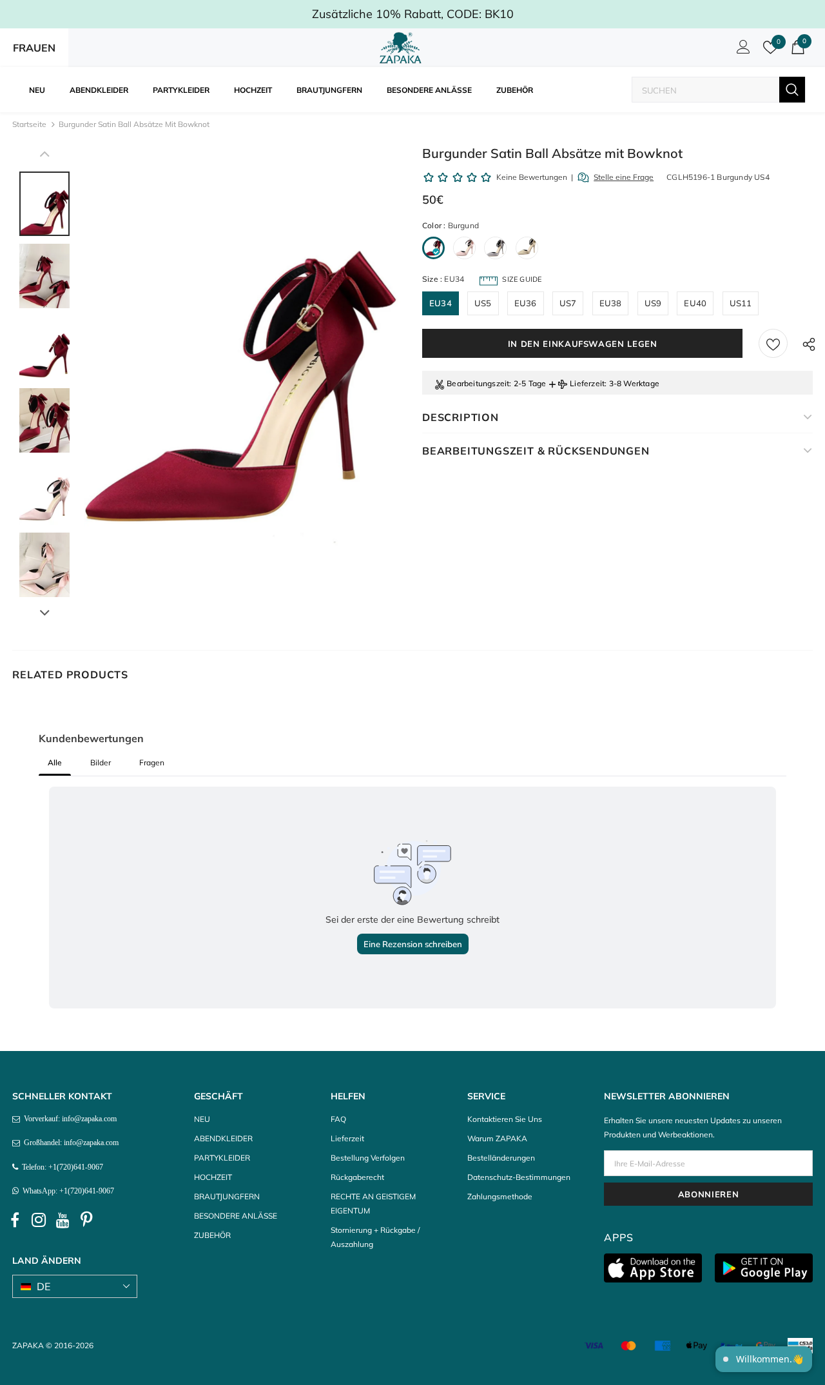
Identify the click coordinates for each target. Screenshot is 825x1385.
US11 (741, 303)
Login (741, 50)
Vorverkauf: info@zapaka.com (68, 1119)
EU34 (440, 303)
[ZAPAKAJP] (403, 48)
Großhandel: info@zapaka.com (69, 1142)
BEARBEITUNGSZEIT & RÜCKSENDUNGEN (536, 450)
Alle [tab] (55, 762)
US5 (483, 303)
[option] (243, 387)
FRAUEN (34, 47)
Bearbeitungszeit (478, 383)
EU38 (610, 303)
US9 (653, 303)
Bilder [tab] (100, 762)
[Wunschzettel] (773, 343)
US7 (568, 303)
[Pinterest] (86, 1220)
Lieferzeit (587, 383)
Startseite (29, 124)
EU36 (525, 303)
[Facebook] (14, 1220)
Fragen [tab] (151, 762)
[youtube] (62, 1220)
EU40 (695, 303)
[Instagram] (38, 1220)
